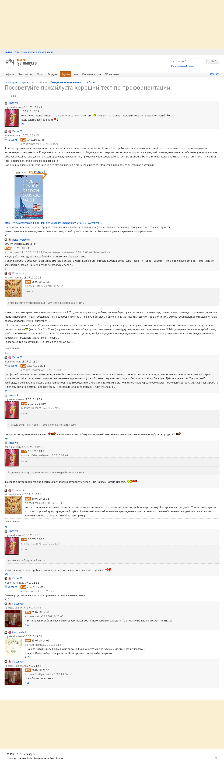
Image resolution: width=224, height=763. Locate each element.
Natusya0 (18, 603)
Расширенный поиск (183, 66)
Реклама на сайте (44, 758)
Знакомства (25, 74)
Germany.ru (11, 82)
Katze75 (17, 131)
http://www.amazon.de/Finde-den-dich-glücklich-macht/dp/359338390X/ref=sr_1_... (55, 222)
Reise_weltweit (21, 239)
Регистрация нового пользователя (34, 52)
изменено (68, 252)
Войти (8, 52)
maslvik (13, 103)
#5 (6, 391)
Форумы (53, 74)
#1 (22, 124)
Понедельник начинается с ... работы (72, 82)
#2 (6, 235)
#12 (27, 657)
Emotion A (18, 273)
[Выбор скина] (214, 758)
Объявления (112, 74)
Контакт (60, 758)
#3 (6, 269)
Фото (40, 74)
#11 (27, 624)
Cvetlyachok (19, 632)
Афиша (10, 74)
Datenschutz (25, 758)
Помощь (11, 758)
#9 (6, 574)
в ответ (25, 144)
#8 (6, 526)
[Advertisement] (105, 24)
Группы (21, 60)
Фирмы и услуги (91, 74)
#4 (6, 353)
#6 (6, 438)
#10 (7, 599)
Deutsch (214, 74)
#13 (27, 682)
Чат (76, 74)
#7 (6, 486)
